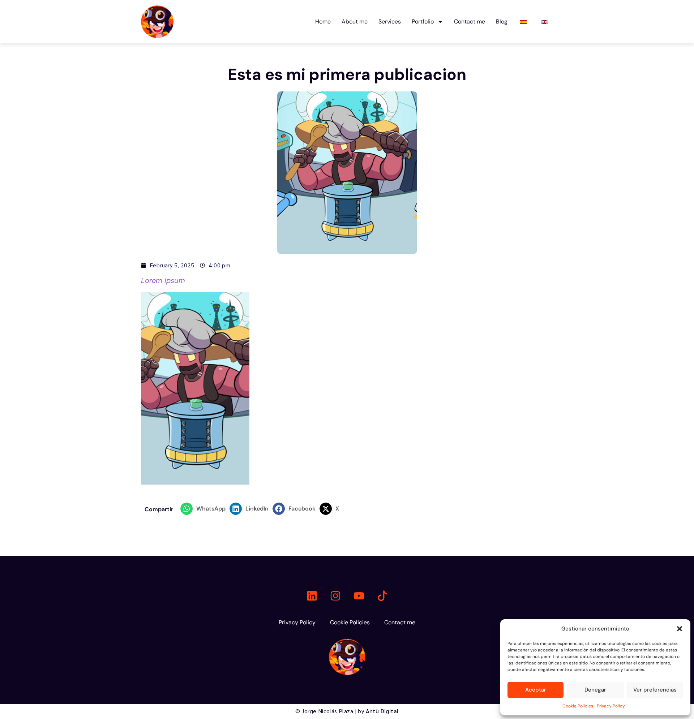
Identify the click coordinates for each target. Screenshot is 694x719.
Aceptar (535, 689)
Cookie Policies (577, 706)
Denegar (595, 689)
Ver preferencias (655, 689)
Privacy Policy (611, 706)
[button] (679, 628)
